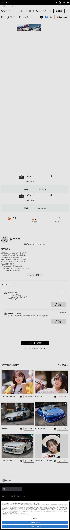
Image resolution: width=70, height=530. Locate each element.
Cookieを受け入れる (35, 526)
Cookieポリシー (16, 513)
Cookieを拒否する (35, 522)
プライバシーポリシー (20, 514)
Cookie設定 (35, 518)
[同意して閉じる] (69, 501)
